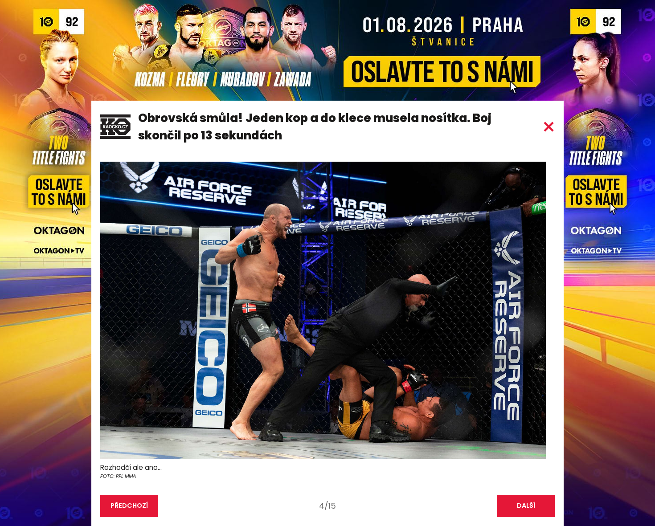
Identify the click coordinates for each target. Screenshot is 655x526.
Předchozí (129, 505)
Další (526, 505)
